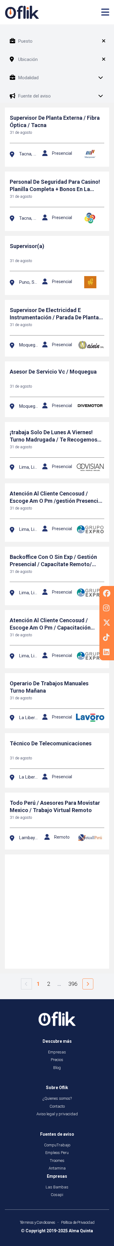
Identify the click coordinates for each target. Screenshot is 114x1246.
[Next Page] (87, 983)
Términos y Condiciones (37, 1222)
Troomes (57, 1160)
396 (73, 984)
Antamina (57, 1168)
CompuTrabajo (57, 1145)
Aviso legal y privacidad (57, 1114)
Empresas (57, 1052)
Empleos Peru (57, 1152)
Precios (57, 1059)
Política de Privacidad (78, 1222)
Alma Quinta (81, 1230)
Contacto (57, 1106)
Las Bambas (57, 1187)
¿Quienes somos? (57, 1098)
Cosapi (57, 1194)
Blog (57, 1067)
